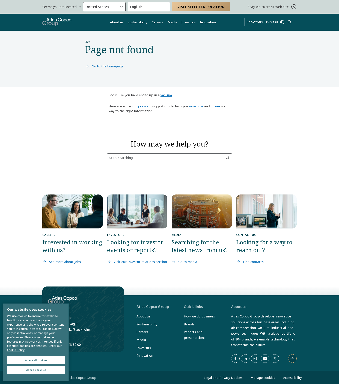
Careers (157, 22)
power (215, 106)
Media (172, 22)
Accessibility (292, 378)
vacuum (166, 95)
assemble (196, 106)
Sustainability (137, 22)
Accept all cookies (36, 360)
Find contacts (253, 262)
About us (116, 22)
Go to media (187, 262)
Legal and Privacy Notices (223, 378)
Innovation (208, 22)
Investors (188, 22)
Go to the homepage (107, 66)
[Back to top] (292, 358)
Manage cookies (263, 378)
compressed (141, 106)
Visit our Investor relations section (140, 262)
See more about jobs (65, 262)
